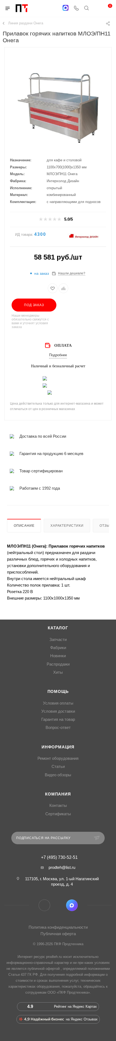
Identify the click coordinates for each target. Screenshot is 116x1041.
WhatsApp (58, 905)
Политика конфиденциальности (58, 927)
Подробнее (58, 355)
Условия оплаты (58, 703)
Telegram (44, 905)
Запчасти (58, 639)
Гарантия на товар (58, 719)
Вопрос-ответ (58, 727)
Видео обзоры (58, 775)
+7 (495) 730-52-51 (59, 857)
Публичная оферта (58, 933)
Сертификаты (58, 814)
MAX (72, 905)
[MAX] (66, 8)
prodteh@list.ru (62, 867)
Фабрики (58, 648)
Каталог (58, 628)
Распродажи (58, 664)
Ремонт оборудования (58, 758)
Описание (24, 526)
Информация (58, 747)
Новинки (58, 656)
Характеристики (66, 526)
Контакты (58, 805)
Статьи (58, 766)
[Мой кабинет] (96, 8)
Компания (58, 794)
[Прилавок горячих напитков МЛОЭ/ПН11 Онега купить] (58, 108)
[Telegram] (55, 8)
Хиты (58, 672)
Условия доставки (58, 711)
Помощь (58, 691)
